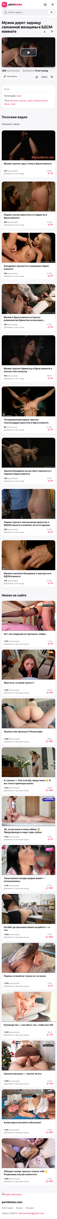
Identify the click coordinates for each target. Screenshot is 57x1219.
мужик (22, 100)
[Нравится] (37, 77)
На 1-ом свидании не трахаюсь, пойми (25, 634)
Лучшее (30, 1208)
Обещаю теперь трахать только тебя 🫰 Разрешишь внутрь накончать (26, 1173)
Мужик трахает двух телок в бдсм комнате (28, 163)
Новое (19, 1208)
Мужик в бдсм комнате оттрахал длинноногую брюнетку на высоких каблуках (23, 319)
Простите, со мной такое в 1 (19, 682)
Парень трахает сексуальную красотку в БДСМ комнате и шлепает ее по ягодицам (27, 523)
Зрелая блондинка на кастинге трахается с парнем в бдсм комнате (28, 472)
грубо (30, 100)
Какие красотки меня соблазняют (22, 1122)
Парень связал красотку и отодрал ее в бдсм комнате (25, 216)
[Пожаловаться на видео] (52, 31)
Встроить (12, 76)
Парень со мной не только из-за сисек (25, 976)
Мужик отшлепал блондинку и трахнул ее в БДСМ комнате (27, 575)
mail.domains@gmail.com (31, 1213)
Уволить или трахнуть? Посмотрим (23, 731)
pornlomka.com (12, 1202)
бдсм (7, 104)
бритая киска (41, 100)
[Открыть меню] (45, 4)
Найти (51, 12)
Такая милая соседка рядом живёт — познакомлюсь (24, 880)
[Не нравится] (52, 77)
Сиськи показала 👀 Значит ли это (23, 1073)
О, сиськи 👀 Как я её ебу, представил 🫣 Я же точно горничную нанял (27, 782)
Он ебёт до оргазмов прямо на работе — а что (27, 928)
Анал (19, 96)
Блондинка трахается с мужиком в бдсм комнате (26, 267)
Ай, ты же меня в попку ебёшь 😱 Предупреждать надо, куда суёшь (23, 831)
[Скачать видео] (45, 31)
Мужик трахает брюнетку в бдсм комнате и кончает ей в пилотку (28, 370)
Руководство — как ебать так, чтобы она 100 (28, 1025)
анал (13, 104)
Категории (7, 1208)
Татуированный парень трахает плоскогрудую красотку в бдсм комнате (26, 421)
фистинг (14, 100)
